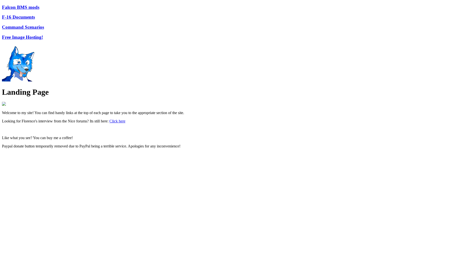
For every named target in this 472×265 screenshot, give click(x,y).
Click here (117, 121)
